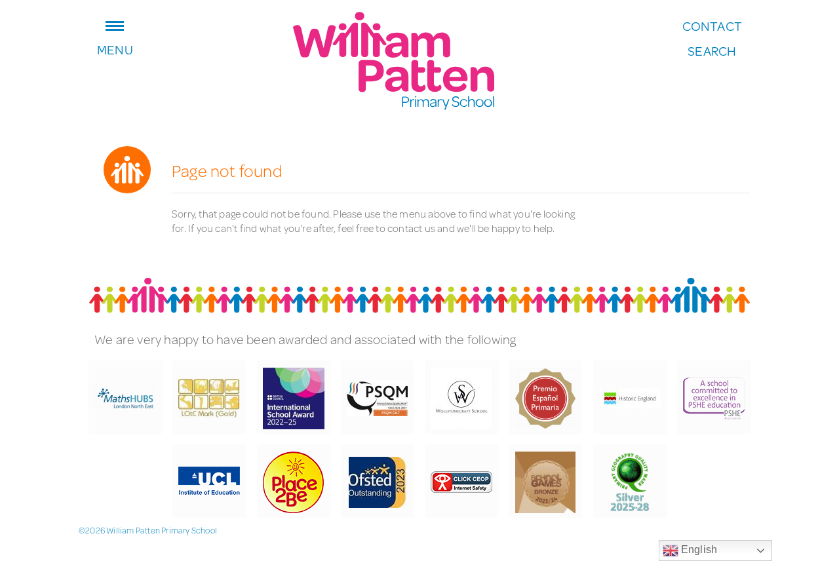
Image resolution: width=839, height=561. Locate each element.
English (698, 549)
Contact (712, 26)
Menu (115, 48)
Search (712, 51)
